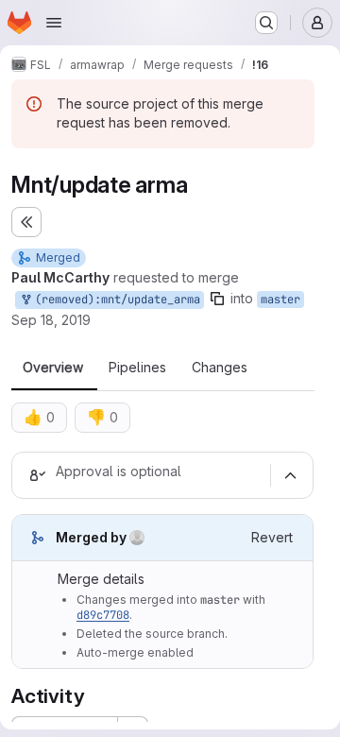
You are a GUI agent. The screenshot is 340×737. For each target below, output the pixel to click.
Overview (53, 367)
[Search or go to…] (266, 22)
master (280, 299)
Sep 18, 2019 (51, 320)
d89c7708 (102, 615)
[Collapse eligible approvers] (290, 475)
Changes (219, 367)
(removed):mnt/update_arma (114, 299)
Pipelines (137, 367)
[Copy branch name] (217, 298)
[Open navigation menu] (54, 23)
